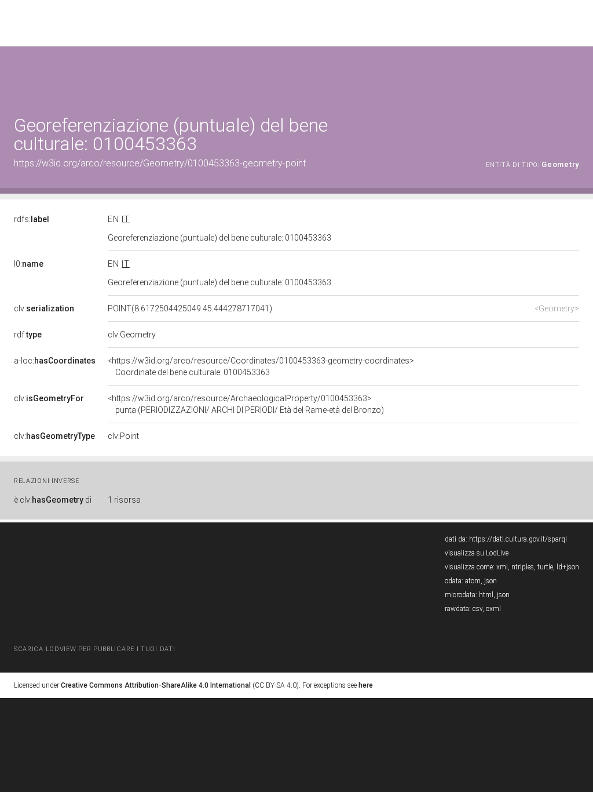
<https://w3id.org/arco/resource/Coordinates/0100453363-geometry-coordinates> (261, 366)
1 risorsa (124, 499)
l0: (28, 263)
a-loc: (55, 360)
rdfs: (31, 219)
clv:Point (123, 436)
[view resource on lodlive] (573, 75)
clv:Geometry (132, 334)
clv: (44, 308)
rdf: (28, 334)
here (365, 685)
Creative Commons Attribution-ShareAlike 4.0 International (156, 685)
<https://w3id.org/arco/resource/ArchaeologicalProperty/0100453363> (246, 404)
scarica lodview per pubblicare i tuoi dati (94, 649)
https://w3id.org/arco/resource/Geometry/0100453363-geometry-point (160, 163)
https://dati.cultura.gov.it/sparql (518, 539)
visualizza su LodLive (476, 553)
